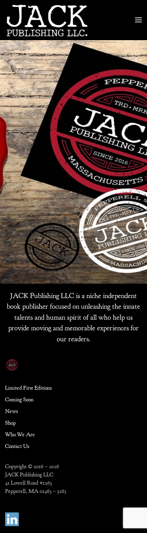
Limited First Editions (28, 387)
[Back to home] (47, 20)
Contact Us (17, 446)
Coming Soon (19, 399)
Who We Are (20, 434)
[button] (138, 19)
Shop (10, 422)
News (11, 411)
